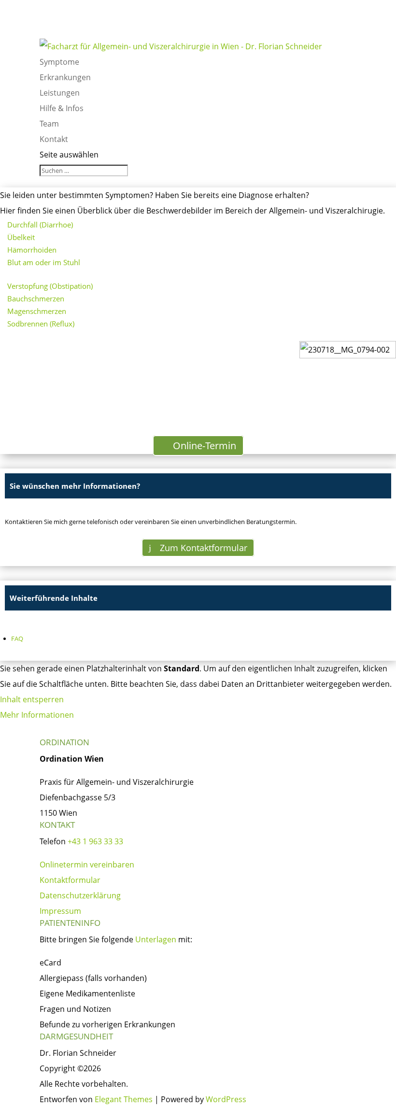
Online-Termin (204, 445)
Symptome (59, 62)
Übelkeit (21, 237)
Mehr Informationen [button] (37, 715)
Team (49, 123)
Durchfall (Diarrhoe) (40, 224)
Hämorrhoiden (32, 250)
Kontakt (54, 139)
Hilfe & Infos (62, 108)
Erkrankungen (65, 77)
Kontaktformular (70, 880)
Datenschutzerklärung (80, 895)
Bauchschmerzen (35, 298)
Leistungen (60, 92)
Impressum (60, 911)
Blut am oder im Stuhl (43, 262)
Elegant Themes (124, 1099)
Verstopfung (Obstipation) (50, 286)
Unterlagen (155, 939)
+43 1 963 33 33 (95, 841)
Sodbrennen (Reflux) (40, 323)
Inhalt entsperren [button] (32, 699)
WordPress (226, 1099)
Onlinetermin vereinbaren (87, 864)
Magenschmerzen (36, 311)
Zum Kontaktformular (203, 548)
